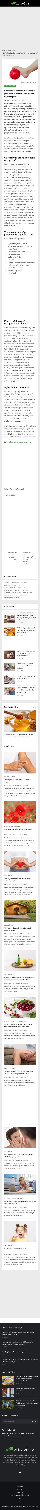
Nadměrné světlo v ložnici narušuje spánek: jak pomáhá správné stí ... (26, 617)
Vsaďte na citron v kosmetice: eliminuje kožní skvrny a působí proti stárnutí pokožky (19, 978)
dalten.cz (21, 1436)
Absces (6, 583)
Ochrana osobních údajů (20, 1495)
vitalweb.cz (5, 1433)
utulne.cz (12, 1433)
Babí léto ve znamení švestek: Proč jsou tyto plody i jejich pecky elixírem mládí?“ (27, 1403)
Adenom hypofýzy (10, 585)
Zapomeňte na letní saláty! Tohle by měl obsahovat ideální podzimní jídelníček (27, 1378)
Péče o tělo (8, 876)
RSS (20, 1498)
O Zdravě (20, 1486)
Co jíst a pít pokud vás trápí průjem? (13, 1352)
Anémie (22, 595)
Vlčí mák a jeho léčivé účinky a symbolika (18, 829)
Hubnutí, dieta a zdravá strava (15, 1021)
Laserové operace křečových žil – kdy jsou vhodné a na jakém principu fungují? (18, 1072)
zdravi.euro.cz (14, 442)
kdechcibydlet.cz (7, 1436)
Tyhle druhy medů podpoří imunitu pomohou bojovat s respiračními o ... (26, 630)
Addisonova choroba (19, 583)
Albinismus (8, 590)
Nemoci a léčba (12, 51)
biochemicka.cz (20, 1433)
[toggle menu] (3, 3)
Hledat (34, 1421)
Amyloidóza (27, 592)
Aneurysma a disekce (11, 597)
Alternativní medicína (12, 826)
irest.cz (15, 1436)
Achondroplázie (10, 588)
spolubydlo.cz (30, 1433)
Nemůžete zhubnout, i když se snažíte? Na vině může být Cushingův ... (26, 690)
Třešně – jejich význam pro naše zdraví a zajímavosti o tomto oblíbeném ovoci (18, 1025)
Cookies (20, 1492)
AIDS (19, 588)
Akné (25, 588)
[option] (20, 725)
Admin (20, 1501)
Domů (4, 51)
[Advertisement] (20, 27)
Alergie (16, 590)
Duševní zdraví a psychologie (15, 1199)
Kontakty (20, 1489)
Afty (20, 585)
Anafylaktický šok (10, 595)
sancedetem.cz (25, 442)
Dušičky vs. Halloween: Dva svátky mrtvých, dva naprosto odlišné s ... (26, 653)
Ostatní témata (9, 925)
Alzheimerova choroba (12, 592)
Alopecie (25, 590)
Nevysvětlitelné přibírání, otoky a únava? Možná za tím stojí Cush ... (26, 666)
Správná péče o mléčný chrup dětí (15, 1248)
